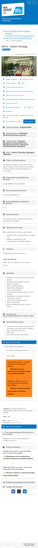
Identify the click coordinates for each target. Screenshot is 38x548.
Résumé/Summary (11, 103)
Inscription (30, 121)
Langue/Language (11, 79)
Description (9, 111)
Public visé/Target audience (14, 87)
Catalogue (8, 33)
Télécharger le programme (13, 427)
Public (23, 83)
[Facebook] (13, 491)
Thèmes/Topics (10, 83)
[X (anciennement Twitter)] (19, 491)
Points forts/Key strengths (13, 121)
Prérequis (30, 107)
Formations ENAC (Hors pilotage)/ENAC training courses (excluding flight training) (18, 37)
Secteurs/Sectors (27, 79)
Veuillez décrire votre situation (13, 346)
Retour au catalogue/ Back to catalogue (16, 31)
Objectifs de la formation (13, 107)
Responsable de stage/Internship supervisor (19, 91)
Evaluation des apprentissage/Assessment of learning (18, 116)
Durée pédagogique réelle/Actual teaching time (20, 99)
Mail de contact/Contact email (14, 95)
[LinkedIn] (25, 491)
